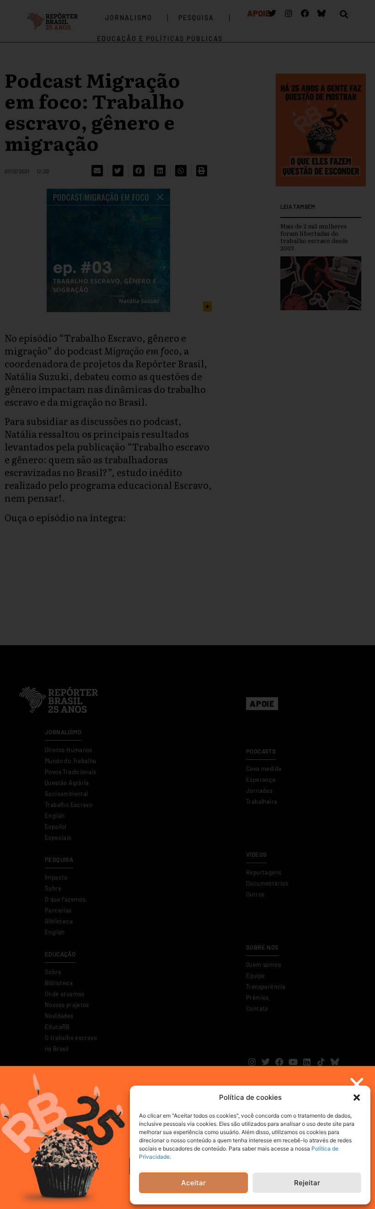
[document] (187, 604)
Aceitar (193, 1182)
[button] (356, 1097)
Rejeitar (307, 1182)
